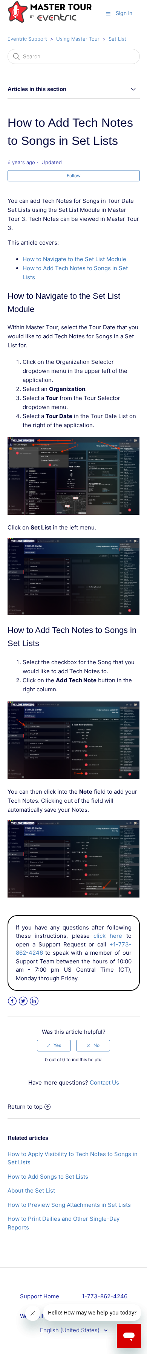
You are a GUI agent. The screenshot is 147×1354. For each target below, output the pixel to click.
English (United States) (70, 1330)
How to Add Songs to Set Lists (48, 1176)
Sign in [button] (124, 13)
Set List (117, 39)
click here (107, 935)
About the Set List (31, 1190)
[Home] (50, 21)
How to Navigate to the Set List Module (74, 259)
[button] (108, 13)
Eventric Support (27, 39)
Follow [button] (74, 175)
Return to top (25, 1106)
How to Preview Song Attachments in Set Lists (69, 1204)
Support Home (39, 1296)
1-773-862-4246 (104, 1296)
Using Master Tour (78, 39)
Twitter (23, 1001)
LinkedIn (34, 1001)
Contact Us (104, 1082)
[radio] (54, 1045)
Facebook (12, 1001)
